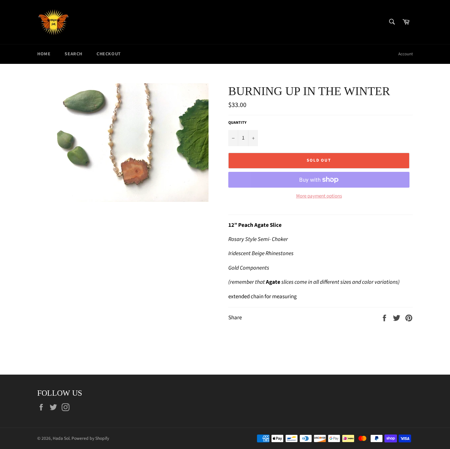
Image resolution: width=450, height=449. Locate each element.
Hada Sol (61, 438)
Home (43, 54)
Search (73, 54)
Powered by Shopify (90, 438)
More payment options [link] (319, 196)
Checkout (109, 54)
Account (405, 54)
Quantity (237, 122)
